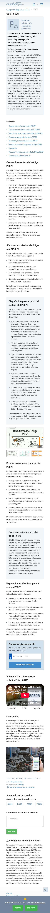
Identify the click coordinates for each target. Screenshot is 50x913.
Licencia (9, 893)
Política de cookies (38, 902)
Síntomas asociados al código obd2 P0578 (24, 130)
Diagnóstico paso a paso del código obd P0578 (26, 133)
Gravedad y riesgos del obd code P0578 (23, 141)
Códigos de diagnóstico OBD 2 (18, 10)
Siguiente (37, 708)
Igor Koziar (20, 785)
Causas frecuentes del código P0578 (22, 126)
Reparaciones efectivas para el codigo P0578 (25, 144)
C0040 (10, 804)
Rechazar (31, 908)
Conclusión (13, 148)
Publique (11, 831)
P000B (39, 804)
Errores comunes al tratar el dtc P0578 (23, 137)
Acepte (18, 908)
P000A (29, 804)
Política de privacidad (13, 896)
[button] (24, 437)
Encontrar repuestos (25, 665)
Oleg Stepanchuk (17, 782)
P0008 (19, 804)
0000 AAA (17, 656)
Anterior (12, 708)
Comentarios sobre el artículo (19, 156)
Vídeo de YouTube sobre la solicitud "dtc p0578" (26, 152)
